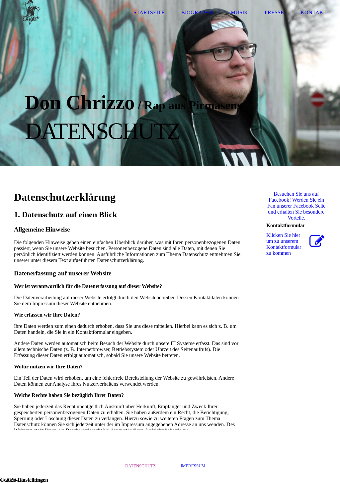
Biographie (197, 12)
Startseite (149, 12)
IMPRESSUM (194, 465)
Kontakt (313, 12)
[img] (31, 12)
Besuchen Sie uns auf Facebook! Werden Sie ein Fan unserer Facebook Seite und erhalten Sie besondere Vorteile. (296, 206)
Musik (239, 12)
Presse (274, 12)
